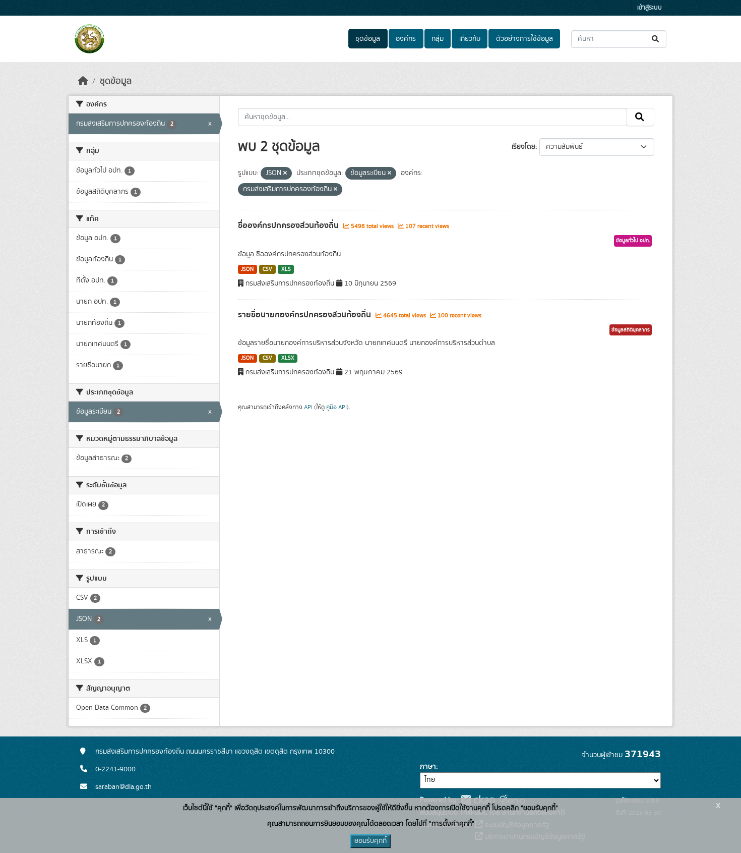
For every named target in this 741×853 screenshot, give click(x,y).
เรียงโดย (523, 147)
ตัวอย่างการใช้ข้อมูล (524, 39)
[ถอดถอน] (285, 173)
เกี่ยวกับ (469, 39)
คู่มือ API (336, 407)
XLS (286, 269)
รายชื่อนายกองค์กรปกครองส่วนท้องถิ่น (305, 314)
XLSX (287, 358)
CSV (267, 269)
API (308, 407)
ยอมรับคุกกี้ (370, 841)
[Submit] (656, 39)
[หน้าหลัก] (83, 81)
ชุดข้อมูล (367, 39)
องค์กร (406, 39)
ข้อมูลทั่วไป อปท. (633, 240)
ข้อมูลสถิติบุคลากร (630, 329)
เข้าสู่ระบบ (649, 8)
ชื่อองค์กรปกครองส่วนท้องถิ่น (289, 225)
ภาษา (428, 767)
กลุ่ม (437, 39)
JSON (247, 269)
